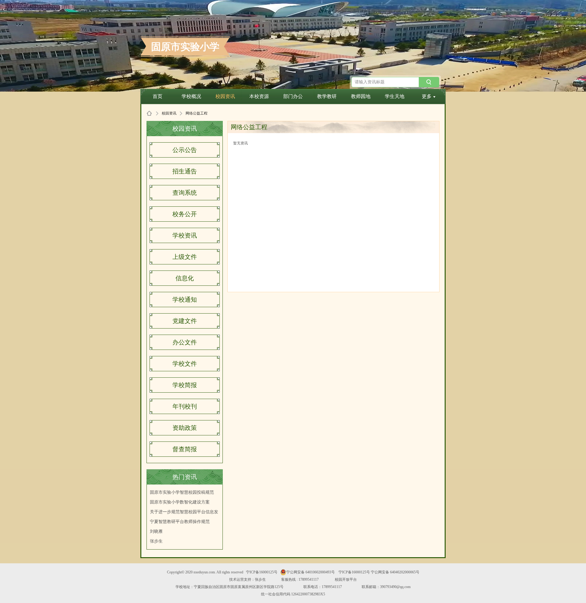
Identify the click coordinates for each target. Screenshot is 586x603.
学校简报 (184, 385)
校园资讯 (225, 96)
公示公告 (184, 150)
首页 (157, 96)
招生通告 (184, 171)
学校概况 (191, 96)
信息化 (184, 278)
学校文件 (184, 363)
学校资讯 (184, 235)
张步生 (156, 541)
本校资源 (259, 96)
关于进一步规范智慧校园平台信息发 (184, 512)
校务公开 (184, 214)
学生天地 (394, 96)
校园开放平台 (346, 579)
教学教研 (327, 96)
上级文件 (184, 256)
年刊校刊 (184, 406)
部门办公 (293, 96)
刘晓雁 (156, 531)
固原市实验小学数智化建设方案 (180, 502)
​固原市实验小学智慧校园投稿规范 (182, 492)
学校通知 (184, 299)
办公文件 (184, 342)
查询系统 (184, 192)
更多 (427, 96)
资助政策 (184, 427)
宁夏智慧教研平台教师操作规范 (180, 521)
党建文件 (184, 321)
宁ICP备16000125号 (261, 572)
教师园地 (361, 96)
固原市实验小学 (185, 46)
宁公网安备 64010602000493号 (310, 572)
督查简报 (184, 449)
